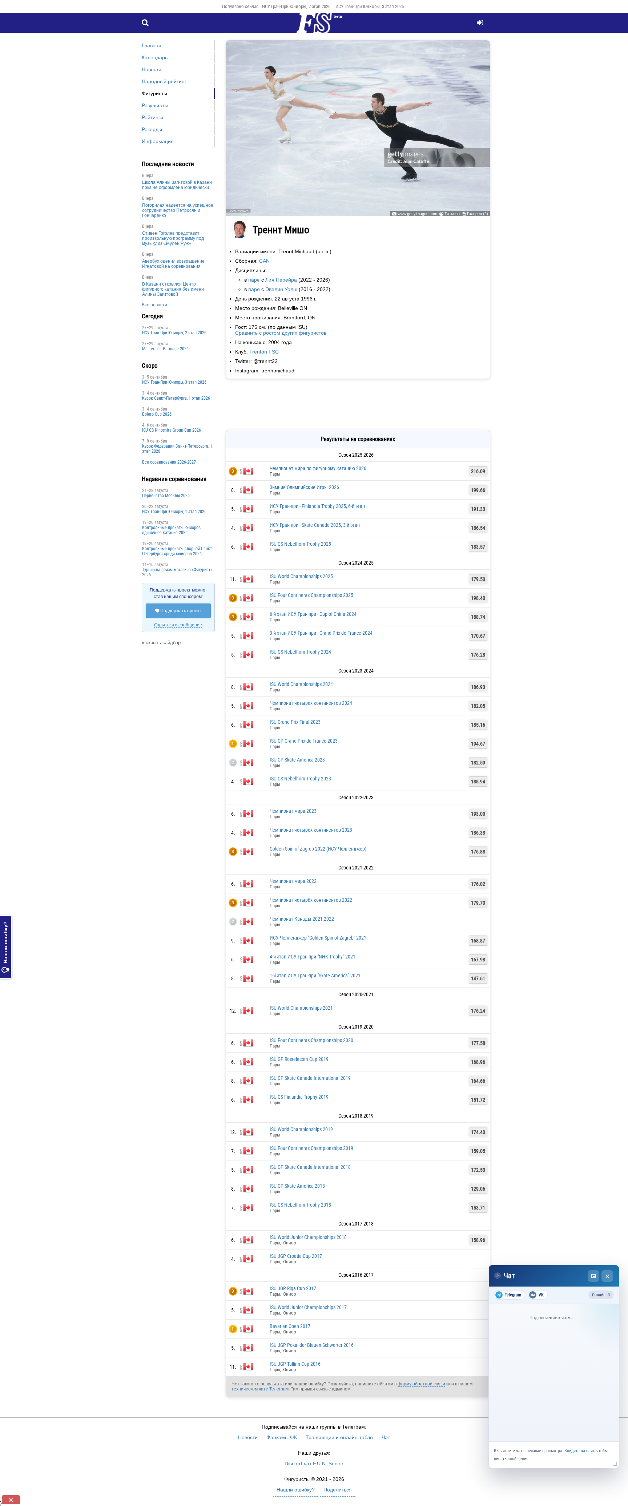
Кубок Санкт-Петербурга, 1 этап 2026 (176, 398)
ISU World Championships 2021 (301, 1008)
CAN (264, 261)
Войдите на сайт (579, 1450)
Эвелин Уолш (281, 289)
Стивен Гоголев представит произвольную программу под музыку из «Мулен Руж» (173, 238)
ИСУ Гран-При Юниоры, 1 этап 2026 (174, 511)
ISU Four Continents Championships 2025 (311, 595)
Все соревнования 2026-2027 (169, 462)
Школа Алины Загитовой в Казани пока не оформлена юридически (177, 185)
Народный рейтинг (164, 81)
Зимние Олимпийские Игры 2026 (304, 487)
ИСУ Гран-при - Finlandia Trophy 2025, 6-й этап (317, 506)
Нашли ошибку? (5, 947)
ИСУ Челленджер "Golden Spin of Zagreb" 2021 (318, 938)
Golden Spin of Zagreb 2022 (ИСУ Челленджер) (318, 849)
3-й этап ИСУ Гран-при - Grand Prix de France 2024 (321, 633)
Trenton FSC (264, 352)
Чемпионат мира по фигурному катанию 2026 (318, 468)
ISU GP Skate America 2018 (297, 1186)
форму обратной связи (421, 1383)
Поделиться (337, 1490)
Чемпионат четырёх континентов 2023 (311, 830)
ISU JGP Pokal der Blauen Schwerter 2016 (312, 1345)
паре (254, 280)
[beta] (314, 27)
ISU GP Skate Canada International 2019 (310, 1078)
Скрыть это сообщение (178, 624)
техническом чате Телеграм (260, 1389)
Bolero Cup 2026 (157, 414)
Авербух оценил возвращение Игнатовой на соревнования (173, 264)
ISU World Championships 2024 (301, 684)
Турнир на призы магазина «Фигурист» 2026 (177, 572)
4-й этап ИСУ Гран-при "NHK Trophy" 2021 (312, 957)
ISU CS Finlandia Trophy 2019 (299, 1097)
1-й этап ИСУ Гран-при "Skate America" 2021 (315, 975)
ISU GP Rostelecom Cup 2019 (299, 1059)
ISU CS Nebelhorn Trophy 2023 (300, 779)
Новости (151, 69)
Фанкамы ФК (281, 1437)
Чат (386, 1437)
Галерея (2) (477, 213)
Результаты (155, 105)
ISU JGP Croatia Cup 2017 (296, 1256)
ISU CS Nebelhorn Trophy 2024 (300, 652)
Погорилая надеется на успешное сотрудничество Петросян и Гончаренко (177, 210)
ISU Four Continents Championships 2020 (311, 1040)
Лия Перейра (281, 280)
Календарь (155, 57)
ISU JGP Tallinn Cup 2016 (295, 1364)
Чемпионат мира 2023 (293, 811)
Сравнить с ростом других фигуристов (280, 333)
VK (541, 1294)
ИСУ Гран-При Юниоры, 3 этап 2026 (369, 6)
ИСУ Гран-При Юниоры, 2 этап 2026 (296, 6)
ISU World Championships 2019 (301, 1129)
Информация (158, 141)
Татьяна (452, 213)
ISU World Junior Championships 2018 (308, 1237)
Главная (151, 45)
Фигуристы (154, 93)
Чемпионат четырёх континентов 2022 (311, 900)
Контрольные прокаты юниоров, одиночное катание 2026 (171, 530)
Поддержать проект (178, 610)
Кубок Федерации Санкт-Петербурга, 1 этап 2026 (177, 449)
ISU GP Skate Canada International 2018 (310, 1167)
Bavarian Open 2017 (290, 1326)
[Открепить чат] (593, 1276)
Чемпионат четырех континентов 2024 (311, 703)
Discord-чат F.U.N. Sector (314, 1463)
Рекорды (152, 129)
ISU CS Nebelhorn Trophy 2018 (300, 1205)
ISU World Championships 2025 (301, 576)
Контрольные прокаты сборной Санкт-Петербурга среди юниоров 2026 (177, 551)
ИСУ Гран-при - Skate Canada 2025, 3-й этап (315, 525)
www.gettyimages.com (417, 213)
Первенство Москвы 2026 (166, 495)
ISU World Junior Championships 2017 (308, 1307)
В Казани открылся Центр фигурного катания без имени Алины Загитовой (173, 289)
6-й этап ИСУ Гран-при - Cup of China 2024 (313, 614)
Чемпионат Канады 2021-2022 (302, 919)
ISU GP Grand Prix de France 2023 (304, 741)
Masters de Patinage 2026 (165, 348)
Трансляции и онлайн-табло (339, 1437)
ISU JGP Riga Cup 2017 (293, 1288)
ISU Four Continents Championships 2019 (311, 1148)
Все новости (154, 304)
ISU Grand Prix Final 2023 (295, 722)
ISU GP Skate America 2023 (297, 760)
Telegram (513, 1294)
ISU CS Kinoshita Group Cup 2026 (171, 430)
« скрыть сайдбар (161, 642)
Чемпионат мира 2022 (293, 881)
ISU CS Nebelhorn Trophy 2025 (300, 544)
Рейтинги (152, 117)
